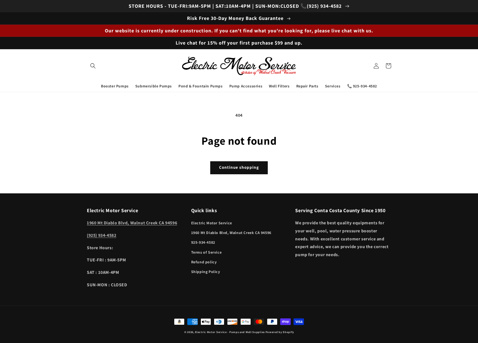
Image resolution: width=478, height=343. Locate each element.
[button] (93, 66)
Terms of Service (206, 252)
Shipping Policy (205, 271)
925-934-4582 (203, 242)
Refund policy (204, 261)
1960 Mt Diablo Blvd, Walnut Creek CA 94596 (132, 223)
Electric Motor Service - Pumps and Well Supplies (230, 332)
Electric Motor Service (211, 222)
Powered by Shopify (280, 332)
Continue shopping (239, 167)
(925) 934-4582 (101, 235)
